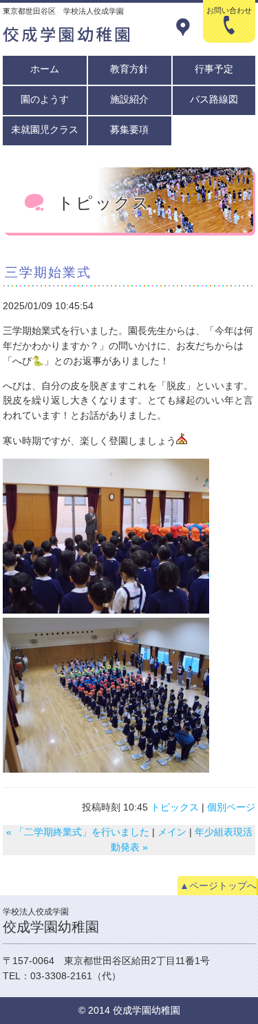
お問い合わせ (229, 15)
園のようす (45, 99)
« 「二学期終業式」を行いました (77, 831)
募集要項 (129, 129)
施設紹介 (129, 99)
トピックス (175, 807)
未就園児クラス (44, 129)
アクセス (183, 27)
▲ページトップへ (218, 885)
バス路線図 (214, 99)
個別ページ (231, 807)
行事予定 (214, 68)
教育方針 (129, 68)
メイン (172, 831)
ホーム (44, 68)
